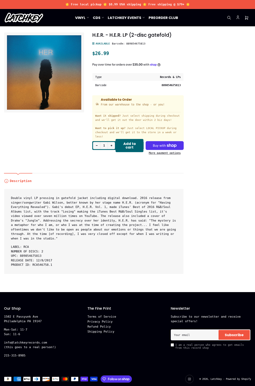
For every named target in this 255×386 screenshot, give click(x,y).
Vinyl (80, 17)
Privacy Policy (100, 321)
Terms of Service (101, 316)
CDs (96, 17)
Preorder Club (163, 17)
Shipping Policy (100, 331)
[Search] (229, 17)
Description (21, 181)
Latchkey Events (124, 17)
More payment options (165, 153)
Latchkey (216, 379)
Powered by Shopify (238, 379)
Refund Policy (99, 326)
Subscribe (234, 334)
